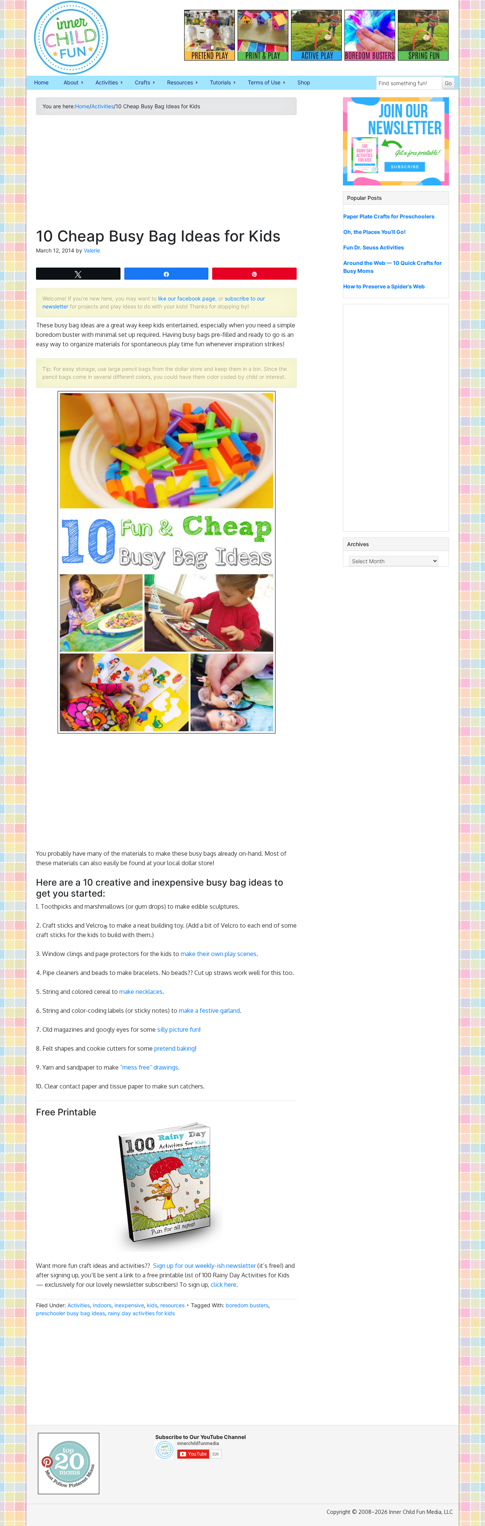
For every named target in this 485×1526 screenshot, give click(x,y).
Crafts (138, 83)
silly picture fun (178, 1029)
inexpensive (129, 1305)
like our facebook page (186, 298)
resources (172, 1305)
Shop (303, 82)
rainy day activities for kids (141, 1313)
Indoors (102, 1305)
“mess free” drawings (149, 1067)
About (67, 83)
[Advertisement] (166, 174)
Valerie (92, 250)
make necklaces (141, 991)
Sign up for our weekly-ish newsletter (205, 1265)
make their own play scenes (219, 954)
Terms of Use (260, 83)
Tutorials (216, 83)
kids (152, 1305)
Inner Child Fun (64, 38)
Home (41, 82)
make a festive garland (209, 1010)
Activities (103, 83)
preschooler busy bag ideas (70, 1313)
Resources (176, 83)
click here (223, 1284)
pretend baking (174, 1048)
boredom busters (247, 1305)
